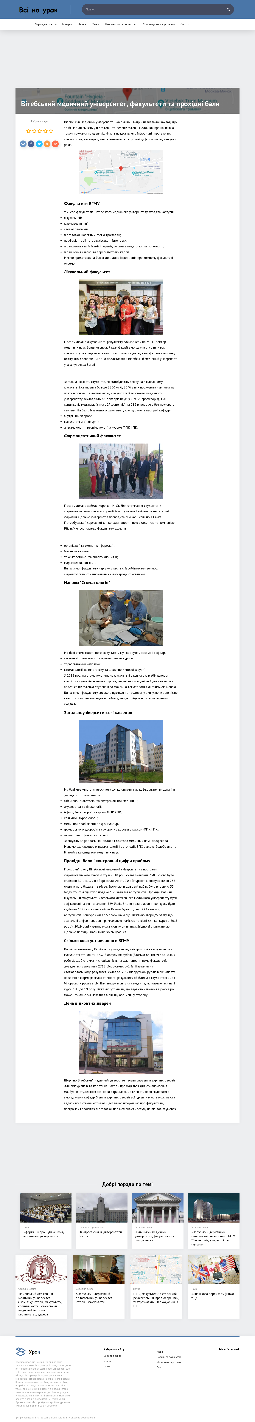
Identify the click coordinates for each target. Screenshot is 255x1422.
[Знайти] (228, 9)
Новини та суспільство (121, 24)
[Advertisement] (127, 61)
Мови (95, 24)
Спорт (185, 24)
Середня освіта (46, 24)
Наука (82, 24)
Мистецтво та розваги (159, 24)
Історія (67, 24)
